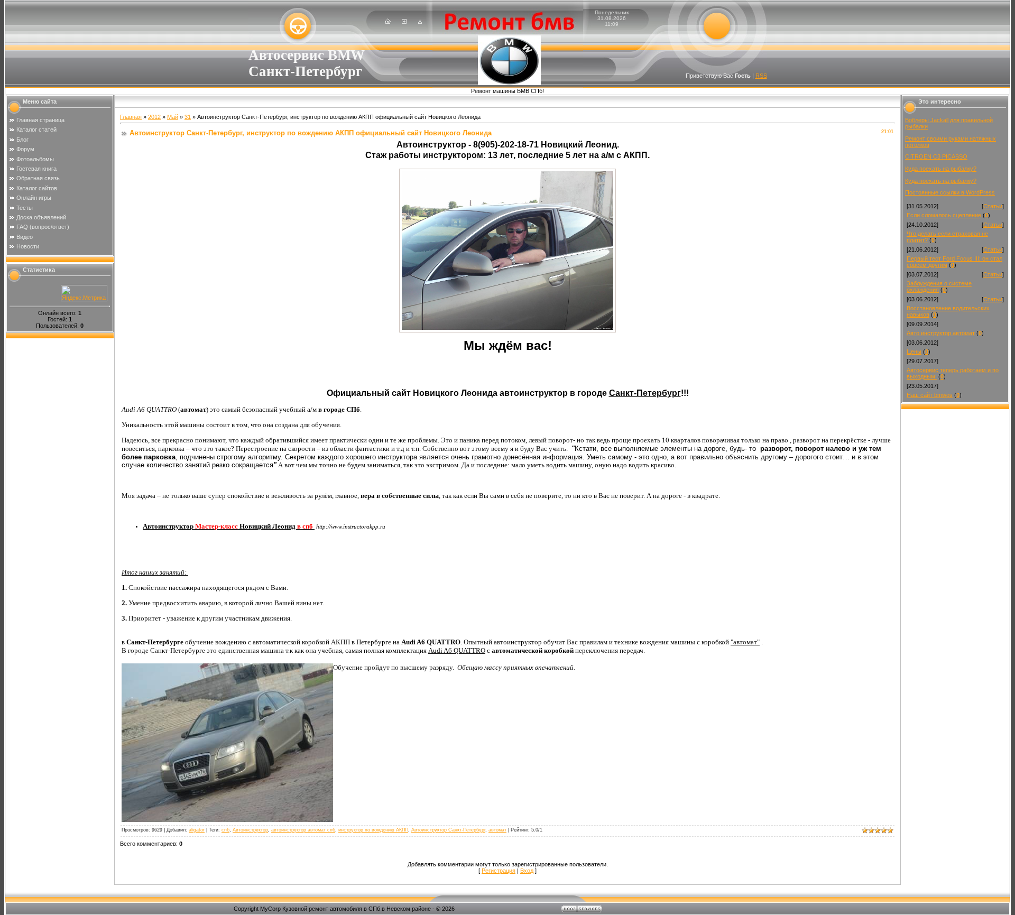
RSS (761, 75)
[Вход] (420, 22)
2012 (154, 117)
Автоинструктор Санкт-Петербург (448, 830)
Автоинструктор (250, 830)
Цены (914, 351)
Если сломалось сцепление (944, 215)
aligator (197, 830)
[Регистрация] (404, 22)
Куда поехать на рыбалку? (940, 168)
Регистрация (498, 870)
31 (187, 117)
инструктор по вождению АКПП (373, 830)
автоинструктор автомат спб (303, 830)
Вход (526, 870)
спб (225, 830)
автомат (497, 830)
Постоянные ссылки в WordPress (950, 192)
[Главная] (388, 22)
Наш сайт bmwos (930, 395)
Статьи (992, 206)
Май (172, 117)
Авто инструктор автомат (941, 333)
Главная (131, 117)
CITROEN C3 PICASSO (936, 156)
